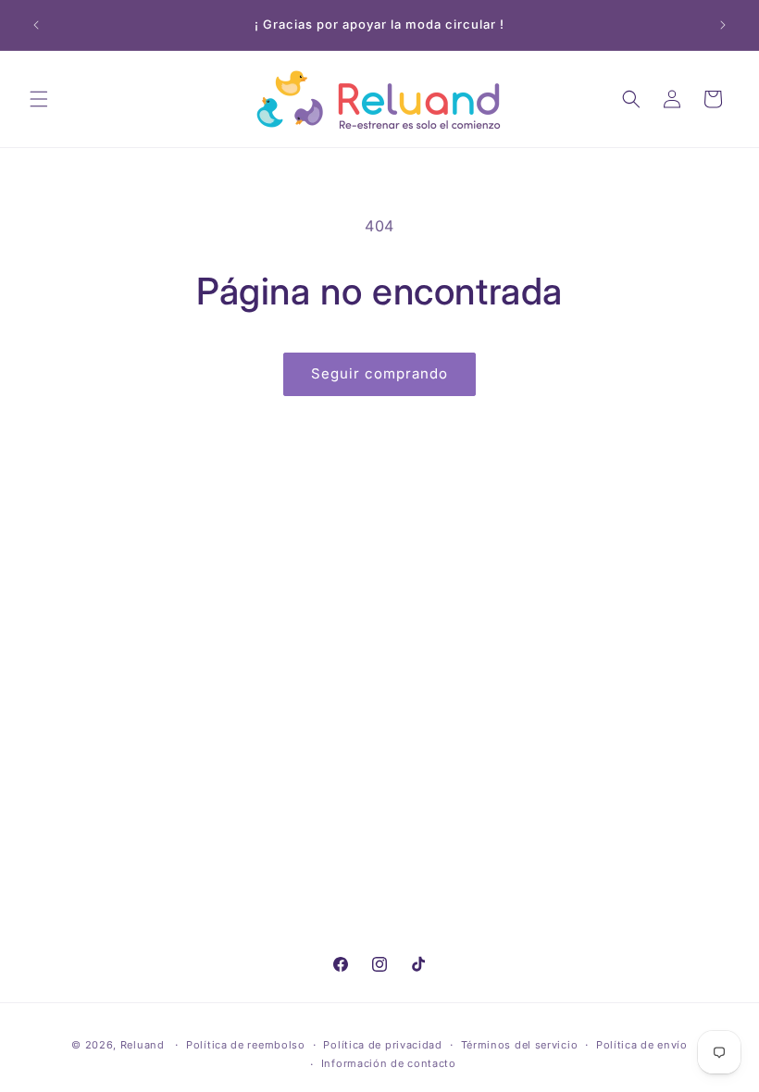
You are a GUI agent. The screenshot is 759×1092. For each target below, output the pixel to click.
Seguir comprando (379, 373)
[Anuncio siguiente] (723, 25)
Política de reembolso (245, 1044)
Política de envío (642, 1044)
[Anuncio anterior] (36, 25)
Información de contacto (388, 1063)
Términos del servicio (520, 1044)
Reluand (142, 1044)
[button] (39, 99)
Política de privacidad (382, 1044)
